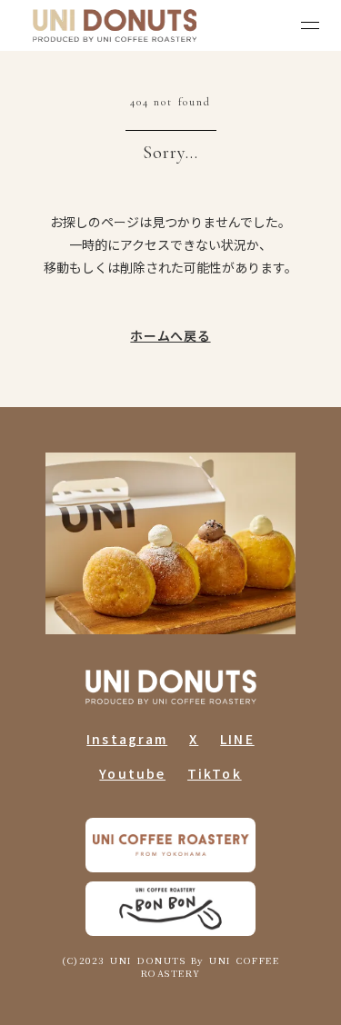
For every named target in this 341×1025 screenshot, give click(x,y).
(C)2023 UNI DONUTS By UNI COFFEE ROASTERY (170, 967)
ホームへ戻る (170, 334)
